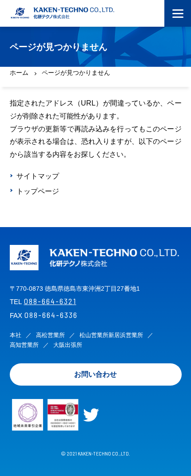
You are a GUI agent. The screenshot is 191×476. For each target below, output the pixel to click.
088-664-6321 (50, 301)
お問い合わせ (95, 374)
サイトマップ (37, 176)
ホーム (19, 72)
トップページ (37, 191)
